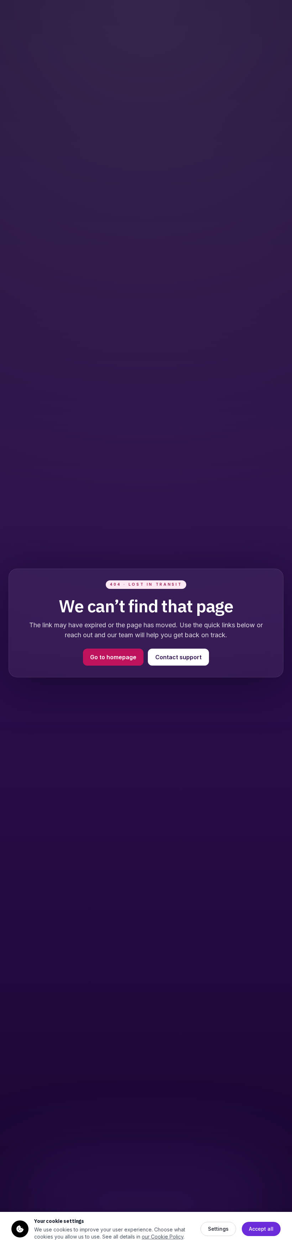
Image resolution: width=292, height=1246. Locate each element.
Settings (218, 1229)
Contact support (178, 657)
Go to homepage (113, 657)
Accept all (261, 1229)
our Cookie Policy (162, 1237)
